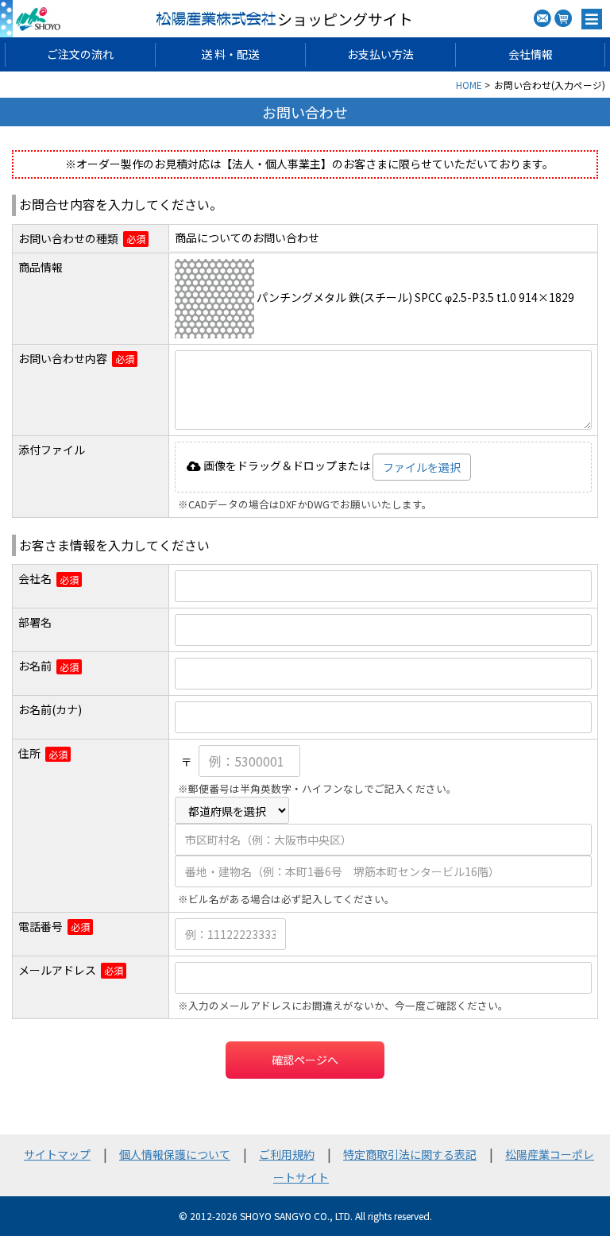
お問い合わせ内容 (62, 358)
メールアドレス (57, 970)
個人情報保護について (174, 1154)
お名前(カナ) (50, 709)
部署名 (35, 622)
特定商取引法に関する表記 (410, 1154)
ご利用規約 (287, 1154)
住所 (29, 753)
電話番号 (40, 926)
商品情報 (40, 267)
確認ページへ (305, 1060)
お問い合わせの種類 (68, 238)
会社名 (35, 578)
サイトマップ (57, 1154)
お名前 (35, 666)
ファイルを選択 (422, 467)
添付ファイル (51, 450)
